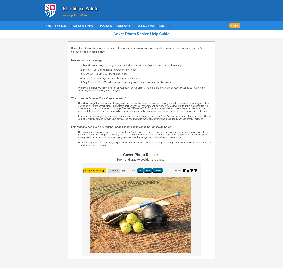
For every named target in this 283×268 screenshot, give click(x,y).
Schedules (63, 25)
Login (234, 25)
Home (48, 25)
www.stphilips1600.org (76, 15)
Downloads (106, 25)
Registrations (125, 25)
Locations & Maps (85, 25)
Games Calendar (146, 25)
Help (164, 25)
